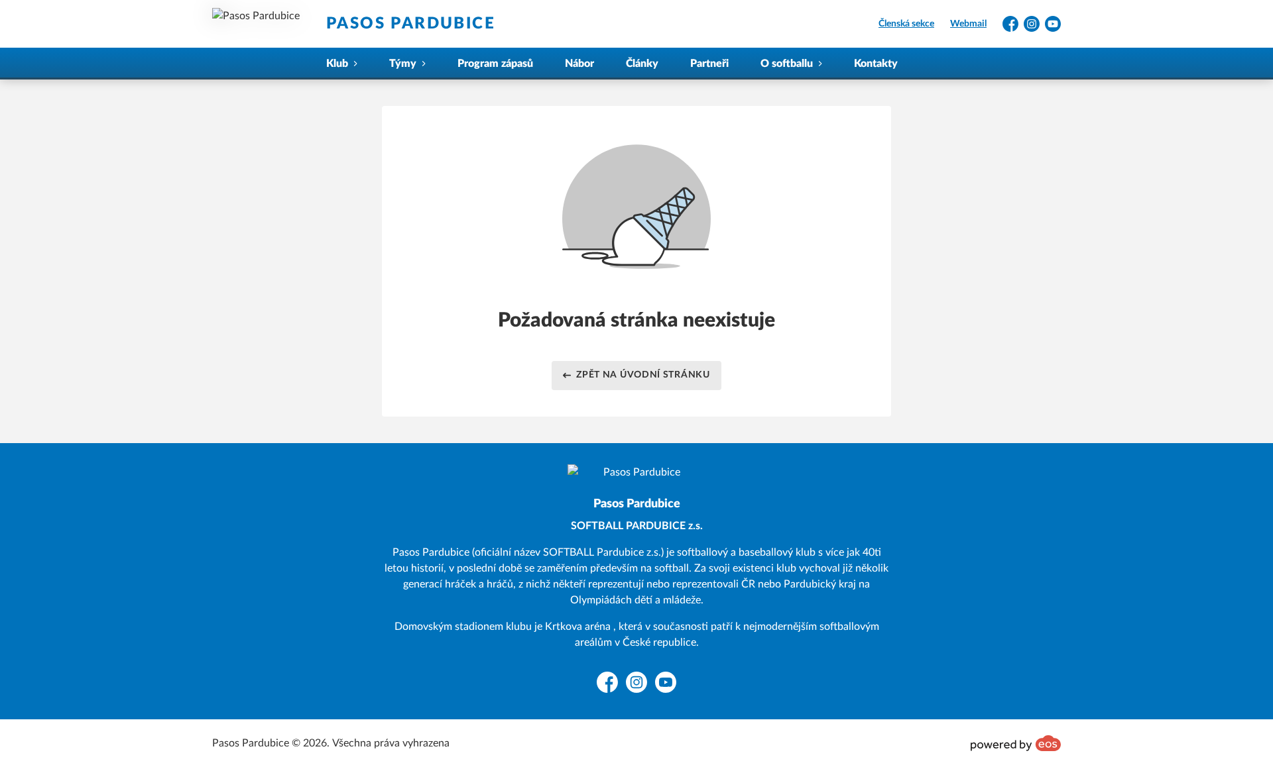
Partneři (709, 63)
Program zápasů (495, 63)
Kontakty (876, 63)
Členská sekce (906, 23)
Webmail (968, 23)
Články (642, 63)
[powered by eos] (1016, 743)
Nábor (579, 63)
